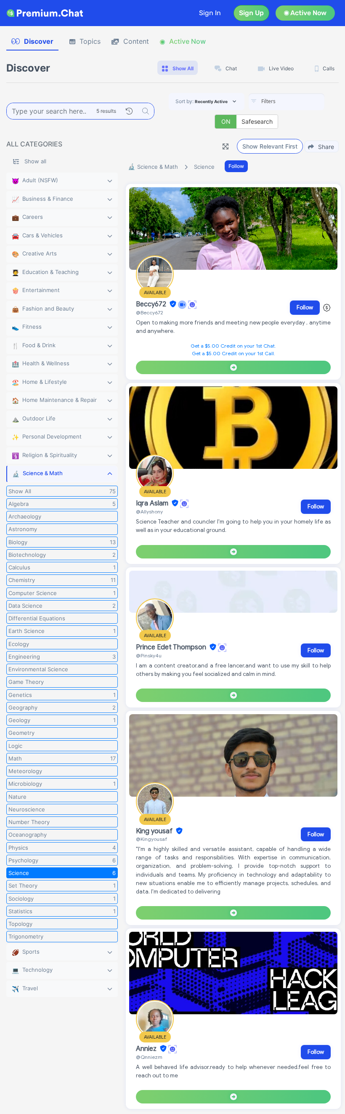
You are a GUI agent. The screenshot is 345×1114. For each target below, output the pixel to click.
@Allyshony (149, 511)
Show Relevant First (269, 146)
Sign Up (251, 13)
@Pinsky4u (149, 655)
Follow (236, 166)
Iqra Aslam (153, 503)
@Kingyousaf (151, 839)
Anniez (147, 1049)
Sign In (210, 13)
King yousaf (155, 831)
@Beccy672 (149, 312)
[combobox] (286, 101)
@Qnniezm (149, 1057)
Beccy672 (152, 304)
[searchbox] (299, 101)
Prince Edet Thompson (172, 647)
